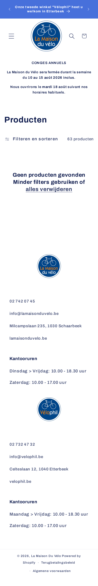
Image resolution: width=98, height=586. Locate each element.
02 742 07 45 (22, 301)
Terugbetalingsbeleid (58, 562)
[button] (11, 36)
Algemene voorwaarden (52, 571)
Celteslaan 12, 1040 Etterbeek (39, 469)
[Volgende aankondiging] (88, 9)
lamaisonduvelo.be (28, 338)
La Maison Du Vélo (46, 556)
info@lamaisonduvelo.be (34, 313)
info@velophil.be (26, 456)
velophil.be (20, 481)
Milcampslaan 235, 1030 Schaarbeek (46, 326)
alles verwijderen (49, 189)
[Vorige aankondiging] (9, 9)
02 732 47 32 (22, 444)
